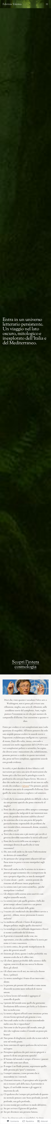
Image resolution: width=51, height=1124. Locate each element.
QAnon (25, 785)
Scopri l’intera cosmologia (25, 664)
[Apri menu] (47, 4)
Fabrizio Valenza (12, 4)
